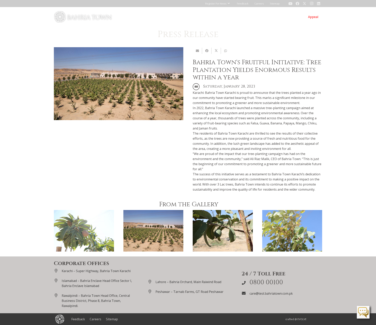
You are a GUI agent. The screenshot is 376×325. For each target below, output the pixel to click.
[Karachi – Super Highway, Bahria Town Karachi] (58, 270)
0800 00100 (266, 282)
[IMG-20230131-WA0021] (292, 231)
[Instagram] (311, 3)
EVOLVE (301, 319)
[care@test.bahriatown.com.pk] (245, 293)
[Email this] (197, 51)
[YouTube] (290, 3)
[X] (304, 3)
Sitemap (112, 319)
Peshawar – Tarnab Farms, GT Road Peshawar (189, 292)
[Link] (83, 17)
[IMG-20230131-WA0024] (84, 231)
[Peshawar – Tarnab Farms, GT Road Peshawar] (151, 291)
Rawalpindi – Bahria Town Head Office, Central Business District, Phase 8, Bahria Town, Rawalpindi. (96, 300)
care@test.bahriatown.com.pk (271, 293)
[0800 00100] (245, 283)
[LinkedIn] (318, 3)
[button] (217, 3)
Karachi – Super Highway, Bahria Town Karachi (96, 271)
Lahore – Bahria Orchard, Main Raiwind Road (188, 282)
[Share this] (207, 51)
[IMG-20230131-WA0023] (153, 231)
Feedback (78, 319)
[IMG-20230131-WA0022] (223, 231)
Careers (95, 319)
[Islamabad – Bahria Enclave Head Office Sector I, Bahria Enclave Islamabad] (58, 280)
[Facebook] (297, 3)
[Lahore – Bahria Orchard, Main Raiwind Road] (151, 281)
